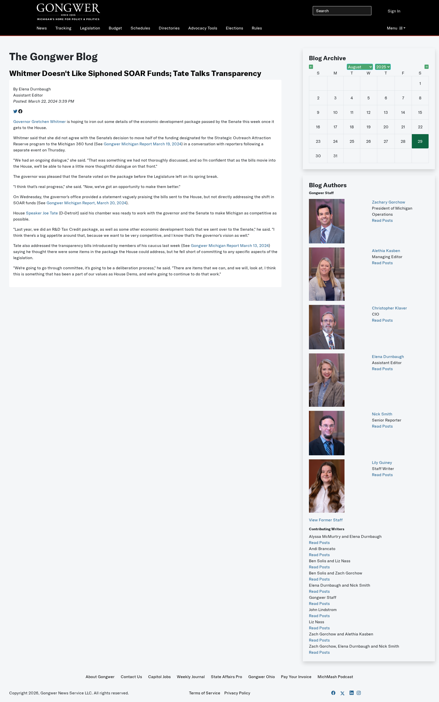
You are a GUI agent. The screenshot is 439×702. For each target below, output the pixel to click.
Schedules (140, 27)
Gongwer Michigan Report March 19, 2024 (142, 143)
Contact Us (131, 676)
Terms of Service (204, 692)
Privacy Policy (237, 692)
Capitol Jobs (159, 676)
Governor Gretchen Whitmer (39, 121)
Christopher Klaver (389, 307)
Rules (257, 27)
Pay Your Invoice (296, 676)
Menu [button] (392, 27)
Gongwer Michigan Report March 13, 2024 (230, 245)
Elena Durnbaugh (388, 356)
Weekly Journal (191, 676)
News (42, 27)
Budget (115, 27)
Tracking (63, 27)
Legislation (90, 27)
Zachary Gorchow (388, 202)
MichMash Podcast (335, 676)
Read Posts (382, 220)
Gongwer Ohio (261, 676)
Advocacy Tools (202, 27)
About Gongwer (100, 676)
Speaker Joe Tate (42, 212)
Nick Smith (382, 413)
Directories (169, 27)
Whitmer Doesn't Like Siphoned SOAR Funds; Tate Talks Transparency (135, 73)
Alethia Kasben (386, 250)
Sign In (394, 10)
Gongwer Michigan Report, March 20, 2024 (86, 202)
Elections (234, 27)
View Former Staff (325, 519)
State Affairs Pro (226, 676)
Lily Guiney (382, 462)
